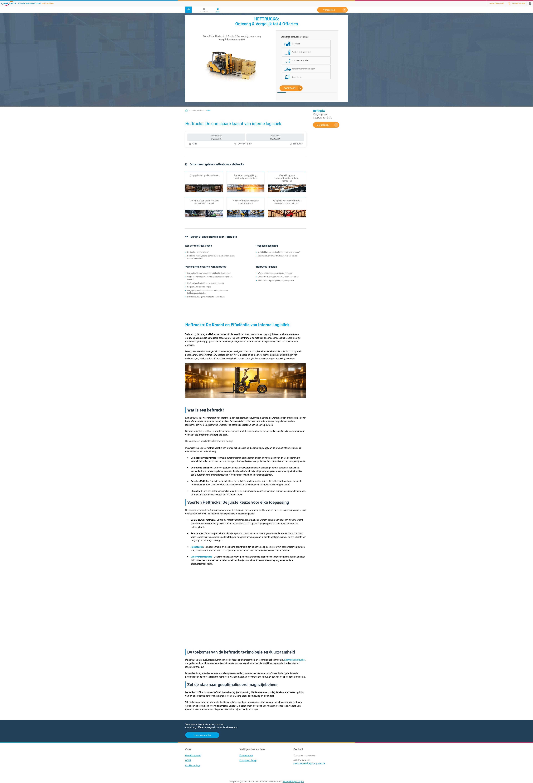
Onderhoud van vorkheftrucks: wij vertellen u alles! (277, 256)
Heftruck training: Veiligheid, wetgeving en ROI (276, 281)
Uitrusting (193, 110)
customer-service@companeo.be (309, 763)
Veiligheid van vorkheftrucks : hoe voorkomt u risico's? (279, 252)
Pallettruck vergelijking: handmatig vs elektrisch (206, 297)
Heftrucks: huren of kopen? (198, 252)
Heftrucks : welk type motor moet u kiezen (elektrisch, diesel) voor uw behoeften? (211, 257)
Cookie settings (192, 765)
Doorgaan (290, 88)
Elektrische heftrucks (294, 660)
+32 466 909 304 (301, 760)
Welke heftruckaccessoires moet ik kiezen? (275, 273)
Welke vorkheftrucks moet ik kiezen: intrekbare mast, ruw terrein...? (209, 278)
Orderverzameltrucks (201, 556)
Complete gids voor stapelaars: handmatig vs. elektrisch (209, 273)
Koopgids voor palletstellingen (199, 287)
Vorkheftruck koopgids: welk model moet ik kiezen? (278, 277)
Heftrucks (201, 110)
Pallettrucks (197, 547)
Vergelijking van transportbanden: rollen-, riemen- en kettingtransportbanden (207, 292)
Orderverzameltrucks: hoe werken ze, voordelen (205, 283)
